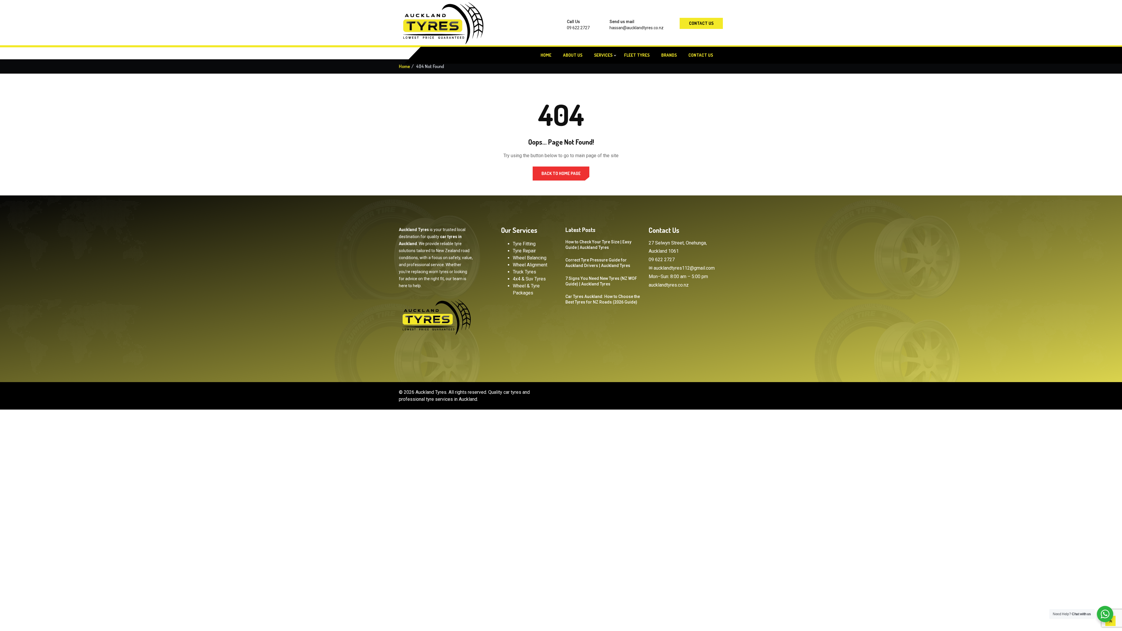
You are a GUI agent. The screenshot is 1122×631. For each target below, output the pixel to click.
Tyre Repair (524, 251)
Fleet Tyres (637, 55)
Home (546, 55)
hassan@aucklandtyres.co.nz (637, 27)
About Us (572, 55)
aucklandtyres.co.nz (669, 285)
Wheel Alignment (530, 265)
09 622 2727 (578, 27)
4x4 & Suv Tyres (529, 279)
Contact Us (701, 23)
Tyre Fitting (524, 244)
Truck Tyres (524, 272)
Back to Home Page (561, 173)
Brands (669, 55)
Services (603, 55)
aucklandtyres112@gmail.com (684, 268)
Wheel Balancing (529, 258)
